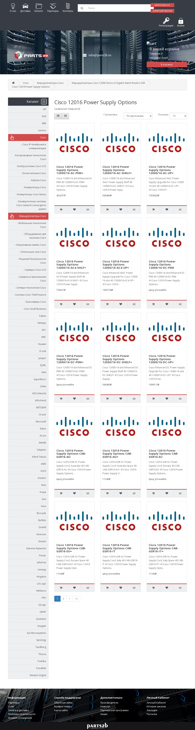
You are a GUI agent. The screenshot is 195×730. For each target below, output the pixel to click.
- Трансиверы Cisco (34, 301)
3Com (43, 435)
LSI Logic (41, 583)
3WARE (42, 442)
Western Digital (38, 675)
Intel (44, 372)
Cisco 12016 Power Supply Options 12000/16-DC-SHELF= (117, 359)
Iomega (42, 569)
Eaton (43, 428)
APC (44, 330)
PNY (44, 597)
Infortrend (40, 400)
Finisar (42, 555)
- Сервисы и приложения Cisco (31, 278)
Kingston (41, 576)
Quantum (41, 618)
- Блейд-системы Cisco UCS (30, 166)
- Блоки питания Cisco (32, 173)
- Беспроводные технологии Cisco (29, 157)
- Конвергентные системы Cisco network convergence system (30, 205)
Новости (105, 706)
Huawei (42, 344)
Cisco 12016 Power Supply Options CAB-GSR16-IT (117, 548)
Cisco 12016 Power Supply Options (31, 86)
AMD (43, 463)
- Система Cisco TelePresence (29, 294)
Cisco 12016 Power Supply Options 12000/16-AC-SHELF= (117, 170)
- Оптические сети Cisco (32, 251)
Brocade (41, 513)
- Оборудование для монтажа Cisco (33, 235)
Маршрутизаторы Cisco (50, 83)
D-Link (42, 351)
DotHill (42, 527)
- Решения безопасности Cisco (31, 260)
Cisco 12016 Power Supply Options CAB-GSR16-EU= (71, 548)
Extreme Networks (36, 548)
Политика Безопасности (21, 714)
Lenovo (42, 130)
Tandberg (40, 647)
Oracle (42, 414)
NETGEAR (41, 407)
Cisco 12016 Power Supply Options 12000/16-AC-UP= (162, 170)
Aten (43, 485)
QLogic (42, 604)
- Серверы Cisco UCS (34, 269)
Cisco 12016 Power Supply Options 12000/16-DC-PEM (162, 264)
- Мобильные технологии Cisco (30, 225)
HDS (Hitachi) (39, 393)
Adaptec (41, 449)
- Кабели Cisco (37, 180)
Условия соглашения (20, 718)
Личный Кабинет (156, 702)
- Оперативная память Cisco (29, 244)
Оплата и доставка (18, 710)
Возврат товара (63, 706)
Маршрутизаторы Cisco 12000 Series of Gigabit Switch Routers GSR (108, 83)
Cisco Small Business (35, 308)
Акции (103, 714)
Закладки (152, 710)
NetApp (42, 323)
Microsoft (41, 421)
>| (76, 598)
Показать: (161, 114)
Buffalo (42, 520)
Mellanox (41, 590)
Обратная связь (63, 702)
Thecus (42, 654)
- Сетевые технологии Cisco (29, 287)
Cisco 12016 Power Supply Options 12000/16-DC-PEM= (69, 359)
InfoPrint (41, 562)
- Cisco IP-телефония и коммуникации (32, 146)
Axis (44, 499)
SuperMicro (40, 379)
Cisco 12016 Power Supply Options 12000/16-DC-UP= (162, 359)
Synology (41, 640)
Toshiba (41, 661)
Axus (43, 506)
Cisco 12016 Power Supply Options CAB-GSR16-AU (71, 454)
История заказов (156, 706)
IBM (44, 123)
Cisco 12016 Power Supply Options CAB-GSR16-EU (163, 454)
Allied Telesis (39, 456)
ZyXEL (43, 365)
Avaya (43, 492)
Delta (43, 386)
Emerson (41, 534)
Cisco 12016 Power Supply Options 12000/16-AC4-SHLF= (71, 264)
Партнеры (13, 702)
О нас (11, 706)
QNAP (43, 611)
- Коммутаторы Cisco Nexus (30, 194)
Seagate (42, 626)
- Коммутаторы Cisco (33, 187)
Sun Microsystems (36, 633)
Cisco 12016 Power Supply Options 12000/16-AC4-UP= (115, 264)
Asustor (42, 478)
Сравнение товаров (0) (67, 108)
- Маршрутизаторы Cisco (31, 216)
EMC (44, 337)
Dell (44, 116)
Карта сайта (61, 710)
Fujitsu (42, 315)
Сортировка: (110, 114)
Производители (109, 702)
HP (44, 109)
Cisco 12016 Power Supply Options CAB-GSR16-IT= (163, 548)
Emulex (42, 541)
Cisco (26, 83)
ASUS (43, 471)
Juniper (42, 358)
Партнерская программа (114, 710)
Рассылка (152, 714)
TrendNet (41, 668)
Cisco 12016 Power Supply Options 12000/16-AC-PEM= (69, 170)
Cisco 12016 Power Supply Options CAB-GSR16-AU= (117, 454)
